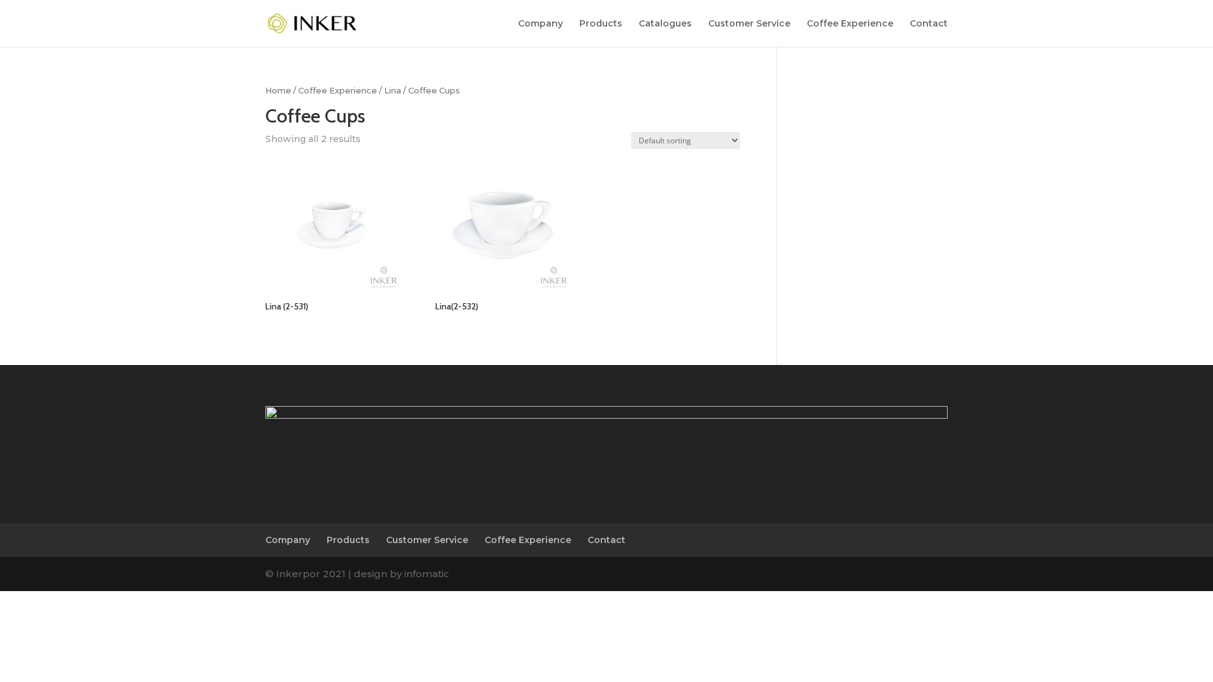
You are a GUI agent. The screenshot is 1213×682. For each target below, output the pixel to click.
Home (278, 90)
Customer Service (749, 24)
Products (600, 24)
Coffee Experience (850, 24)
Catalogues (665, 24)
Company (540, 24)
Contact (929, 24)
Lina (392, 90)
